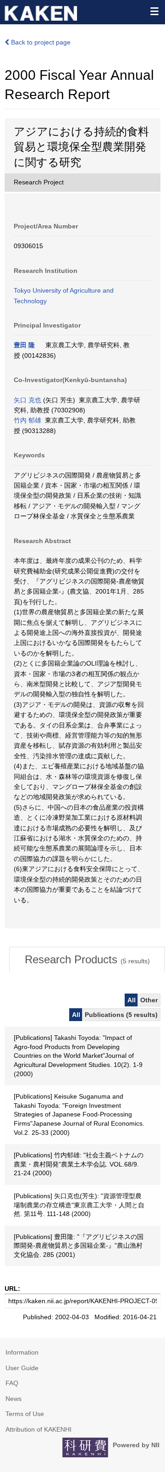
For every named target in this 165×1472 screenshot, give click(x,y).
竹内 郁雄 (27, 420)
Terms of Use (25, 1413)
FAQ (12, 1383)
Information (22, 1352)
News (14, 1398)
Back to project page (40, 42)
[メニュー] (154, 11)
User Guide (22, 1368)
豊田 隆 (24, 345)
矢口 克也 (27, 400)
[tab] (87, 959)
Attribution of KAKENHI (39, 1429)
